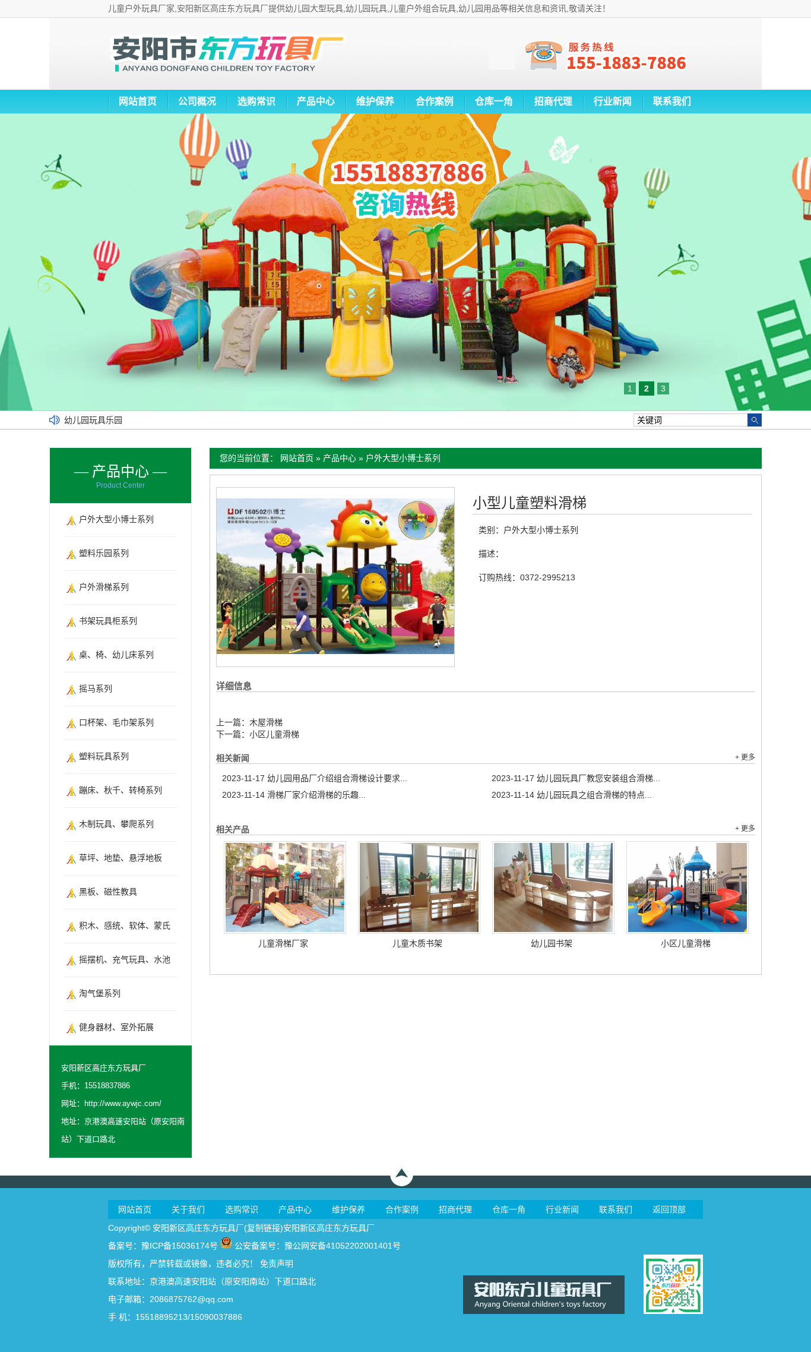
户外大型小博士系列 (403, 458)
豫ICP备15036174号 (179, 1245)
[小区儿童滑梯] (687, 887)
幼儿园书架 (551, 943)
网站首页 (138, 101)
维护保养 (375, 101)
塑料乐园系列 (104, 553)
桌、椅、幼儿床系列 (116, 654)
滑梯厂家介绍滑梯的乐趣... (294, 795)
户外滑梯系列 (104, 587)
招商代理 (553, 101)
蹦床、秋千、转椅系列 (120, 790)
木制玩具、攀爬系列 (116, 824)
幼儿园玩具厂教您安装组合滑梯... (576, 778)
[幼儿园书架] (553, 887)
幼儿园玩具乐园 (93, 420)
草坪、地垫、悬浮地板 (120, 858)
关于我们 (188, 1209)
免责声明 (276, 1263)
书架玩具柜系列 (108, 621)
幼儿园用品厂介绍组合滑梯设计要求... (314, 778)
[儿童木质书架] (419, 887)
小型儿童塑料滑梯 (530, 503)
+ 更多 (745, 757)
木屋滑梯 (266, 722)
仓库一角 (494, 101)
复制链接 (263, 1228)
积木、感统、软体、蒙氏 (124, 925)
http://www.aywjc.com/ (122, 1103)
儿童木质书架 (417, 943)
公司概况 (197, 101)
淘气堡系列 (100, 993)
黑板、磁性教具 (108, 891)
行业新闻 (613, 101)
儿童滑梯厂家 (283, 943)
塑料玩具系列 (104, 756)
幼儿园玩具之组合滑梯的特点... (572, 795)
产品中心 (316, 101)
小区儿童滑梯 (274, 734)
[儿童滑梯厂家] (285, 887)
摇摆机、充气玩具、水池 (124, 959)
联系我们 (672, 101)
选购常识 (256, 101)
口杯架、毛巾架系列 (116, 722)
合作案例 (435, 101)
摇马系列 (95, 688)
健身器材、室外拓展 (116, 1027)
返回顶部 (669, 1209)
